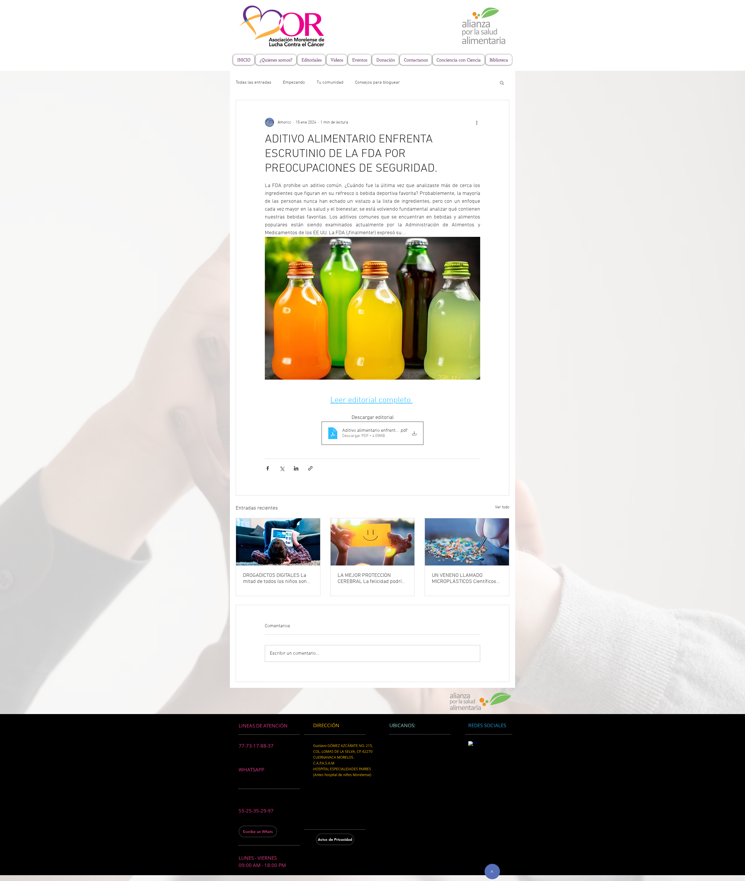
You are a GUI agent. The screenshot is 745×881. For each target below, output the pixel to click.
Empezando (294, 82)
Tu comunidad (330, 82)
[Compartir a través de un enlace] (310, 468)
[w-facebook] (472, 745)
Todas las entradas (253, 82)
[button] (502, 82)
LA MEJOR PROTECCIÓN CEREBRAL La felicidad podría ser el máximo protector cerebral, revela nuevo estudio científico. (371, 578)
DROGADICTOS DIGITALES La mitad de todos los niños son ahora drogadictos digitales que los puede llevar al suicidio (278, 578)
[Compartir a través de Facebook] (267, 468)
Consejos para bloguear (377, 82)
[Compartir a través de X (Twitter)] (282, 468)
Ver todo (502, 507)
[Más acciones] (476, 122)
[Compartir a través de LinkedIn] (296, 468)
